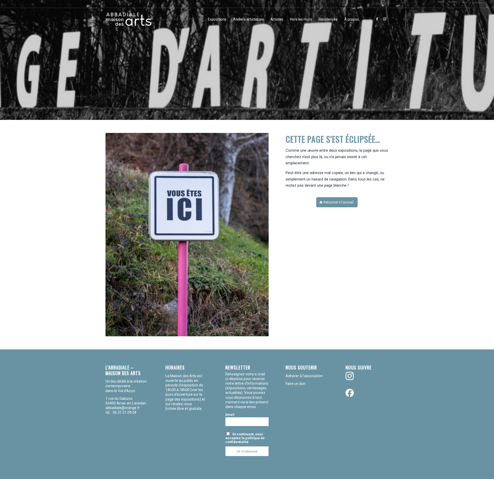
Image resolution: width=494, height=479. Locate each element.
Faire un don (295, 384)
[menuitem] (217, 19)
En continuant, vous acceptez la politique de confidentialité (245, 438)
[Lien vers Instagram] (385, 19)
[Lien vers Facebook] (377, 19)
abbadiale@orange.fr (123, 408)
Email (229, 415)
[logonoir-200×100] (128, 19)
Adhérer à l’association (304, 376)
